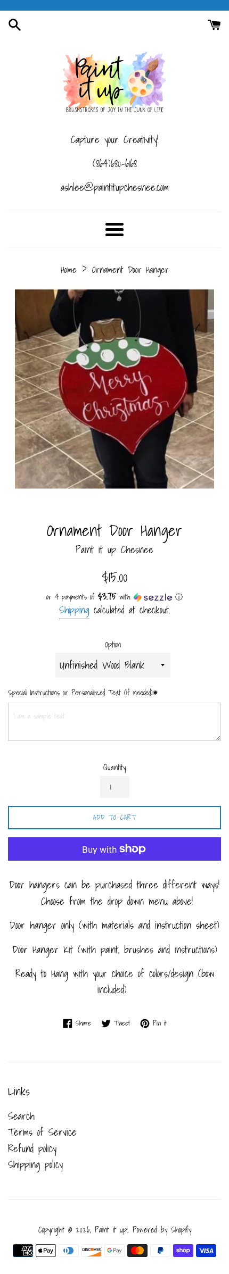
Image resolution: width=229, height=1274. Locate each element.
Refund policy (32, 1148)
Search (21, 1116)
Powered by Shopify (162, 1229)
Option (113, 644)
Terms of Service (42, 1132)
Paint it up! (111, 1229)
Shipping (74, 610)
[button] (114, 597)
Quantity (114, 767)
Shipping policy (35, 1164)
